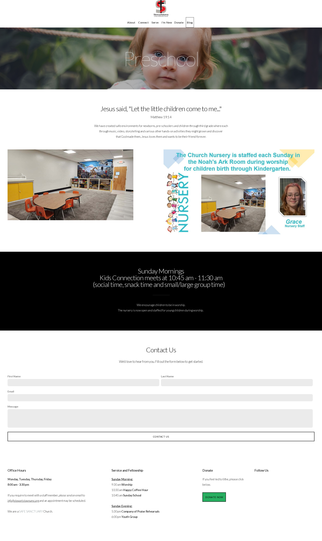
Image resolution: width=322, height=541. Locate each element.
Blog (190, 22)
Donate (178, 22)
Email (11, 391)
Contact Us (161, 436)
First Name (14, 376)
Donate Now (214, 497)
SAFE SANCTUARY (31, 511)
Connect (143, 22)
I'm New (167, 22)
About (131, 22)
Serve (155, 22)
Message (13, 406)
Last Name (167, 376)
